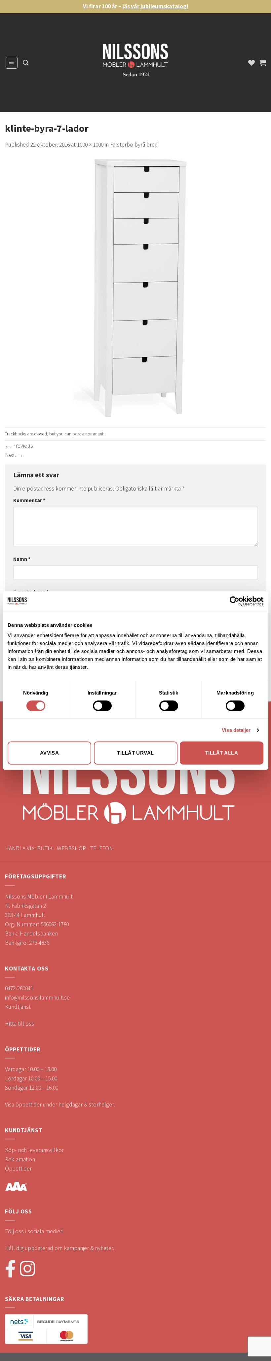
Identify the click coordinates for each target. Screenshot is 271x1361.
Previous (19, 445)
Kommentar (29, 500)
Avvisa (49, 753)
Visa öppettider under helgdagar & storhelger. (60, 1104)
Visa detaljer (236, 730)
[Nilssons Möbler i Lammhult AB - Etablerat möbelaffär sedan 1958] (135, 62)
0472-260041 (19, 988)
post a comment (87, 434)
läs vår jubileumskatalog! (155, 6)
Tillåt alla (221, 753)
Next (14, 455)
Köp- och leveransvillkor (34, 1150)
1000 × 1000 (90, 144)
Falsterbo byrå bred (134, 144)
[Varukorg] (262, 62)
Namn (21, 559)
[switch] (102, 705)
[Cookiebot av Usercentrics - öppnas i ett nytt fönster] (234, 601)
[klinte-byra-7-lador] (135, 287)
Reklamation (20, 1159)
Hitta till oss (19, 1023)
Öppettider (18, 1168)
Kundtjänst (18, 1006)
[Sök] (25, 62)
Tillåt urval (135, 753)
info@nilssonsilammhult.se (37, 997)
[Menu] (12, 62)
